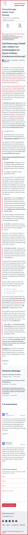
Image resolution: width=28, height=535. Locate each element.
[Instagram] (10, 521)
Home (3, 525)
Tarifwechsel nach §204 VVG (17, 116)
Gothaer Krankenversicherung (14, 86)
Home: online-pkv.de (7, 34)
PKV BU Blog (16, 34)
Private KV (12, 35)
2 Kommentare (5, 61)
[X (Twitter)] (6, 521)
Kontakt (8, 525)
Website (4, 485)
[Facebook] (3, 521)
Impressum (22, 525)
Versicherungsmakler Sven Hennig (9, 12)
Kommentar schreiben (7, 490)
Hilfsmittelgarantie (11, 91)
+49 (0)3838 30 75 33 (7, 516)
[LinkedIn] (13, 521)
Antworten (22, 415)
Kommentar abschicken (9, 505)
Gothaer (5, 363)
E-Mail (4, 481)
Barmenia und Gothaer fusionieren (11, 374)
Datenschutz (15, 525)
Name (4, 476)
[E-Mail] (16, 521)
